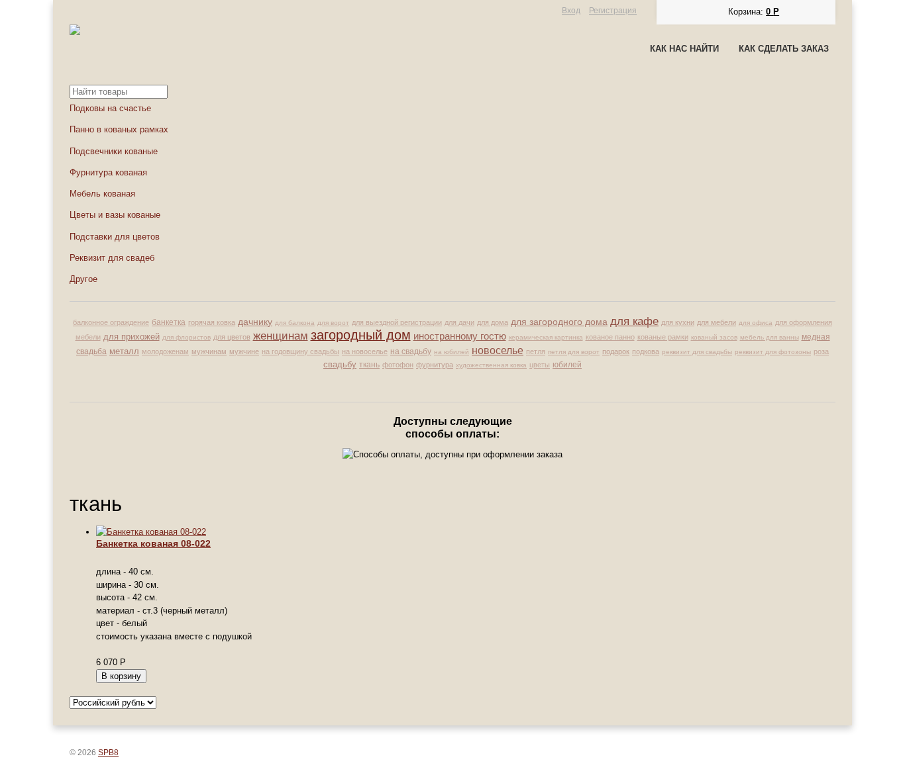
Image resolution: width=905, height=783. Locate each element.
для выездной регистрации (397, 322)
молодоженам (165, 351)
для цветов (231, 337)
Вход (571, 10)
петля (535, 351)
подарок (615, 351)
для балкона (295, 322)
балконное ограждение (111, 322)
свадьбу (339, 364)
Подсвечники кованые (114, 151)
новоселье (497, 350)
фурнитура (434, 365)
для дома (492, 322)
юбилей (567, 364)
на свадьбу (410, 351)
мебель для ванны (769, 337)
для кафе (634, 321)
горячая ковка (211, 322)
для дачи (459, 322)
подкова (645, 351)
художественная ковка (491, 365)
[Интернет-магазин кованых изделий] (75, 32)
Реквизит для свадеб (112, 258)
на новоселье (365, 351)
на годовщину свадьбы (300, 351)
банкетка (169, 322)
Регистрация (613, 10)
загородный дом (361, 335)
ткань (369, 365)
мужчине (244, 351)
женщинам (280, 336)
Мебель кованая (102, 194)
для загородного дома (559, 322)
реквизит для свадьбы (697, 351)
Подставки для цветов (115, 237)
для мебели (716, 322)
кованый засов (714, 337)
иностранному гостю (459, 336)
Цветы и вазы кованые (115, 215)
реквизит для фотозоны (773, 351)
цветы (539, 365)
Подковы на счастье (110, 108)
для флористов (186, 337)
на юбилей (451, 351)
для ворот (333, 322)
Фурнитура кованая (108, 172)
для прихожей (131, 337)
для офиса (755, 322)
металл (124, 351)
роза (821, 351)
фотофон (397, 365)
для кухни (677, 322)
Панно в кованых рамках (119, 129)
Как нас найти (684, 49)
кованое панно (610, 337)
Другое (83, 279)
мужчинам (209, 351)
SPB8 (108, 752)
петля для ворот (574, 351)
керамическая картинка (546, 337)
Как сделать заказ (784, 49)
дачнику (255, 322)
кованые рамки (662, 337)
